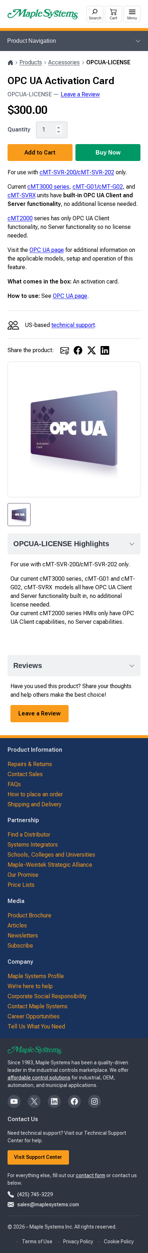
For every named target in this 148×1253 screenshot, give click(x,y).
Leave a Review (80, 94)
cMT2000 (20, 218)
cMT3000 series (48, 186)
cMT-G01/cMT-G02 (98, 186)
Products (30, 62)
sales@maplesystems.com (48, 1204)
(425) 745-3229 (35, 1194)
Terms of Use (37, 1241)
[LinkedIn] (105, 350)
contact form (90, 1175)
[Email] (64, 350)
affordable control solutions (39, 1078)
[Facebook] (78, 350)
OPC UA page (46, 250)
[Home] (10, 62)
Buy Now (108, 152)
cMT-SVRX (22, 195)
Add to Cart (39, 152)
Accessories (64, 62)
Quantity (19, 130)
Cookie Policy (119, 1241)
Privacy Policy (78, 1241)
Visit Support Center (38, 1157)
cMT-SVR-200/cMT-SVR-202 (77, 172)
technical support (73, 325)
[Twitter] (91, 350)
